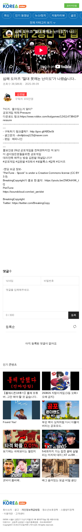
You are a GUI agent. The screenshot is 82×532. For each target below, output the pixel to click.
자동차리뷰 (58, 15)
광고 (16, 509)
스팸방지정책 (67, 509)
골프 (73, 15)
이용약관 (8, 513)
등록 (73, 315)
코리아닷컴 (72, 5)
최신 (6, 15)
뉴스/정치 (40, 15)
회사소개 (7, 509)
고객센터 (19, 513)
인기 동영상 (22, 15)
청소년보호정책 (50, 509)
